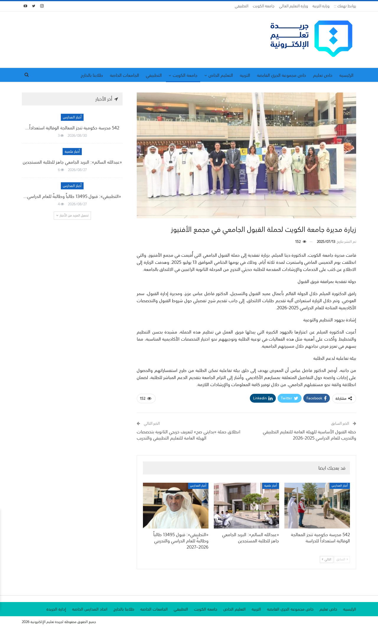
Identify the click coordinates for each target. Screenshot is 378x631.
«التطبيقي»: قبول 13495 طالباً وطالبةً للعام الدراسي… (72, 196)
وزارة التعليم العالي (293, 6)
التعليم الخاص (220, 75)
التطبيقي (241, 6)
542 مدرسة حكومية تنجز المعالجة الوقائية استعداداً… (72, 127)
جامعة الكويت (264, 6)
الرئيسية (346, 75)
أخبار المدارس (340, 486)
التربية (245, 75)
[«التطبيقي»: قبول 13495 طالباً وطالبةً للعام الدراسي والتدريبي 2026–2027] (175, 505)
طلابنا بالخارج (92, 75)
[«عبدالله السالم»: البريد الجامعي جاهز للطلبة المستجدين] (246, 505)
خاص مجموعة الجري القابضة (281, 75)
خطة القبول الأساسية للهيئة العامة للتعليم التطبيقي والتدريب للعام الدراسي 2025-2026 (309, 434)
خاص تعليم (323, 75)
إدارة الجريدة (56, 609)
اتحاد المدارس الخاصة (89, 609)
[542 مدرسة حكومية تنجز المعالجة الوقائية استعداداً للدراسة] (317, 505)
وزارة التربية (321, 6)
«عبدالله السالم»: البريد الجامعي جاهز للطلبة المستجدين (72, 161)
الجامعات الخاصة (124, 75)
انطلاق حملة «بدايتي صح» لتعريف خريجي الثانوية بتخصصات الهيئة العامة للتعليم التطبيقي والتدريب (188, 434)
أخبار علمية (270, 486)
